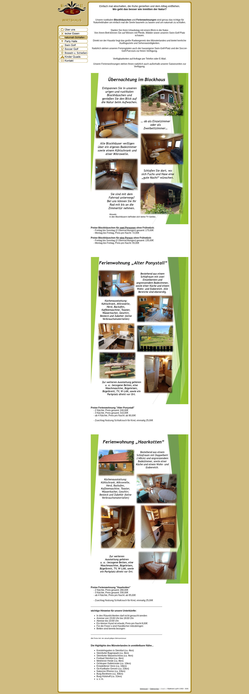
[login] (163, 689)
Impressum (144, 689)
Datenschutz (154, 689)
